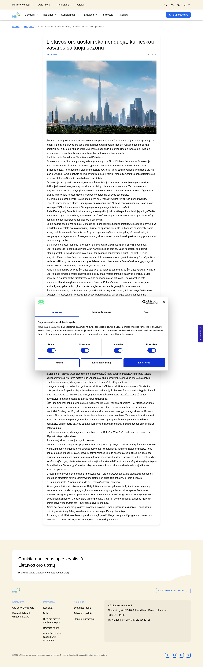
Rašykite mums (51, 628)
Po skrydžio (107, 15)
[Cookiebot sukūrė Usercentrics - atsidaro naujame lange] (145, 302)
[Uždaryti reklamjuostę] (164, 302)
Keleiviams (63, 4)
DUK (45, 613)
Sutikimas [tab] (57, 312)
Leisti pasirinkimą (101, 362)
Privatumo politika (83, 613)
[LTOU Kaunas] (16, 590)
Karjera (124, 15)
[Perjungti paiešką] (165, 4)
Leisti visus (144, 362)
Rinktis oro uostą (21, 4)
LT (185, 4)
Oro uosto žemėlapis (23, 607)
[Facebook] (167, 655)
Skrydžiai (30, 15)
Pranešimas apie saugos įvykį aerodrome (52, 636)
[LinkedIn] (181, 655)
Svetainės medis (82, 607)
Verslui (80, 4)
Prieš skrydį (48, 15)
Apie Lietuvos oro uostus (171, 590)
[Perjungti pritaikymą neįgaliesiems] (178, 4)
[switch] (85, 350)
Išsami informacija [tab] (101, 312)
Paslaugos (88, 15)
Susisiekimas (68, 15)
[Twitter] (188, 655)
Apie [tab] (146, 312)
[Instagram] (174, 655)
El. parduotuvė (180, 15)
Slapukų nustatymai (84, 619)
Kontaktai (48, 607)
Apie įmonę (44, 4)
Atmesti (59, 362)
